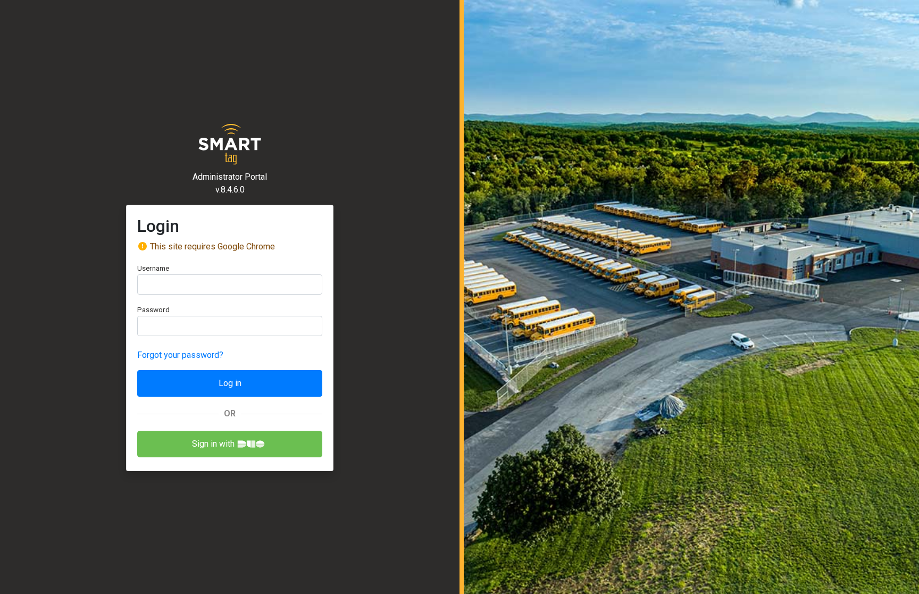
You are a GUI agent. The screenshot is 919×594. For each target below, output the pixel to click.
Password (153, 309)
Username (153, 268)
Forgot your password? (180, 355)
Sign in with (213, 444)
